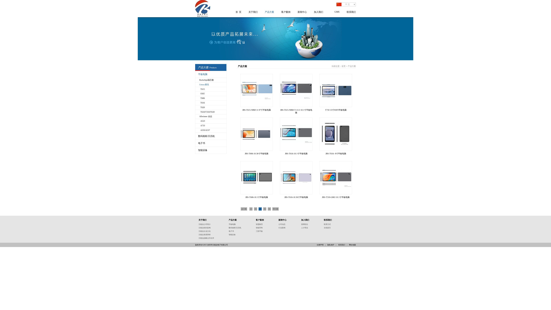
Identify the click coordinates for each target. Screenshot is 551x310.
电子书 (201, 143)
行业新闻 (282, 228)
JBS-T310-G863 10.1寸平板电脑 (336, 197)
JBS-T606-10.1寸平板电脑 (256, 197)
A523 (201, 121)
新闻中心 (302, 12)
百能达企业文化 (205, 231)
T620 (201, 107)
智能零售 (259, 228)
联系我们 (351, 12)
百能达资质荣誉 (205, 235)
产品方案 (269, 12)
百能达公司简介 (205, 224)
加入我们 (318, 12)
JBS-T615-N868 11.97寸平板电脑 (256, 110)
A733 (201, 126)
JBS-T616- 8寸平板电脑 (336, 154)
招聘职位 (304, 224)
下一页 (275, 209)
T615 (201, 89)
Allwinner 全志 (205, 116)
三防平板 (259, 231)
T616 (201, 103)
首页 (344, 66)
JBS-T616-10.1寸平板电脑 (296, 154)
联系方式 (327, 224)
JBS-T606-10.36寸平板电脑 (256, 154)
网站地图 (352, 245)
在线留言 (327, 228)
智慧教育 (259, 224)
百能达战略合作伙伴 (206, 238)
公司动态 (282, 224)
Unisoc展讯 (203, 85)
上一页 (244, 209)
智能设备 (202, 150)
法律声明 (320, 245)
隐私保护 (330, 245)
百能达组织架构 (205, 228)
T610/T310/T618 (206, 112)
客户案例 (285, 12)
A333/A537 (204, 130)
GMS (336, 12)
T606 (201, 98)
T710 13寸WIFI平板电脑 (336, 110)
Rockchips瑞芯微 (206, 80)
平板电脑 (202, 74)
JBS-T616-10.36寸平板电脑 (296, 197)
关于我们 (253, 12)
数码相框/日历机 (206, 136)
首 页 (238, 12)
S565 (201, 94)
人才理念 (304, 228)
